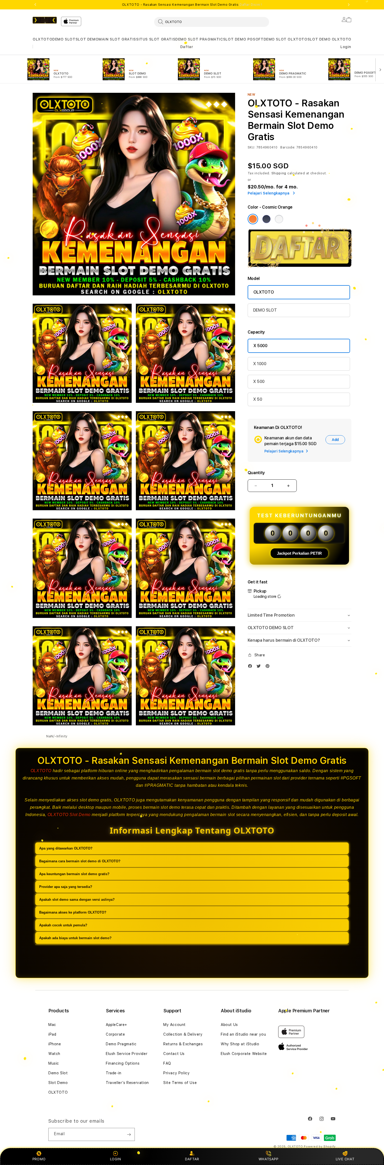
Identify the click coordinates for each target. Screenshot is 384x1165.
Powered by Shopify (320, 1146)
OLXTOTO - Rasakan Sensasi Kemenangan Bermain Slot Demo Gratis (192, 5)
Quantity (256, 472)
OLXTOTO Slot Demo (69, 814)
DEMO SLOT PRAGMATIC (199, 39)
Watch (54, 1054)
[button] (42, 39)
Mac (52, 1025)
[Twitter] (260, 667)
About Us (229, 1025)
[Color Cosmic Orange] (253, 219)
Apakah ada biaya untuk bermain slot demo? (75, 938)
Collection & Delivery (183, 1034)
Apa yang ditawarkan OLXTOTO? (65, 848)
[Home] (45, 20)
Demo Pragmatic (121, 1044)
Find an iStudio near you (243, 1034)
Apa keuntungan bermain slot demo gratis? (74, 874)
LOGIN (115, 1159)
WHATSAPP (268, 1159)
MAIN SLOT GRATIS (117, 39)
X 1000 (259, 363)
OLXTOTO (42, 39)
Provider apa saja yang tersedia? (65, 887)
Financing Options (122, 1063)
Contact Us (174, 1054)
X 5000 (260, 345)
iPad (52, 1034)
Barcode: (287, 147)
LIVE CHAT (345, 1159)
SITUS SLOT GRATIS (155, 39)
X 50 (257, 399)
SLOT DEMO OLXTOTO (329, 39)
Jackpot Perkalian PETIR (299, 553)
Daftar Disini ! (251, 5)
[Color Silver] (279, 219)
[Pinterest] (268, 667)
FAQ (167, 1063)
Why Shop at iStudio (240, 1044)
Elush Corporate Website (244, 1054)
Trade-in (113, 1073)
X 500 (259, 381)
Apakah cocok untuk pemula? (63, 925)
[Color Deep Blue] (266, 219)
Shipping (279, 173)
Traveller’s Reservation (127, 1083)
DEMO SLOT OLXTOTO (285, 39)
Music (53, 1063)
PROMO (39, 1159)
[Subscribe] (129, 1134)
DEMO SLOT (63, 39)
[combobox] (211, 21)
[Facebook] (251, 667)
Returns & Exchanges (183, 1044)
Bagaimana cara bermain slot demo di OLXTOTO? (79, 861)
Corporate (115, 1034)
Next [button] (348, 4)
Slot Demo (58, 1083)
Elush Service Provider (126, 1054)
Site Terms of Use (180, 1083)
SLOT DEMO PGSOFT (243, 39)
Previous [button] (35, 4)
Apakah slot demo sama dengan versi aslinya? (77, 900)
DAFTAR (192, 1159)
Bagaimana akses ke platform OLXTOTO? (72, 912)
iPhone (54, 1044)
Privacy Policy (176, 1073)
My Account (174, 1025)
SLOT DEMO (86, 39)
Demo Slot (58, 1073)
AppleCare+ (116, 1025)
